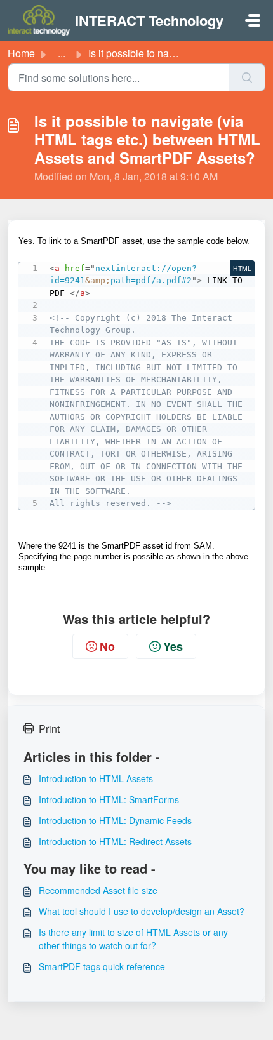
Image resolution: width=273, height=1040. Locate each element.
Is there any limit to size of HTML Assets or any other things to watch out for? (133, 939)
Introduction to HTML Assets (96, 778)
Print (49, 728)
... (61, 53)
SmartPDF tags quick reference (102, 966)
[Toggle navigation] (252, 20)
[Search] (247, 77)
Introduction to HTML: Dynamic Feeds (115, 820)
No (107, 646)
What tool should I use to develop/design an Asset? (141, 911)
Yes (173, 646)
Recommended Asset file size (98, 890)
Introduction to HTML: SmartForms (109, 799)
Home (21, 53)
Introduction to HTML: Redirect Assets (115, 841)
